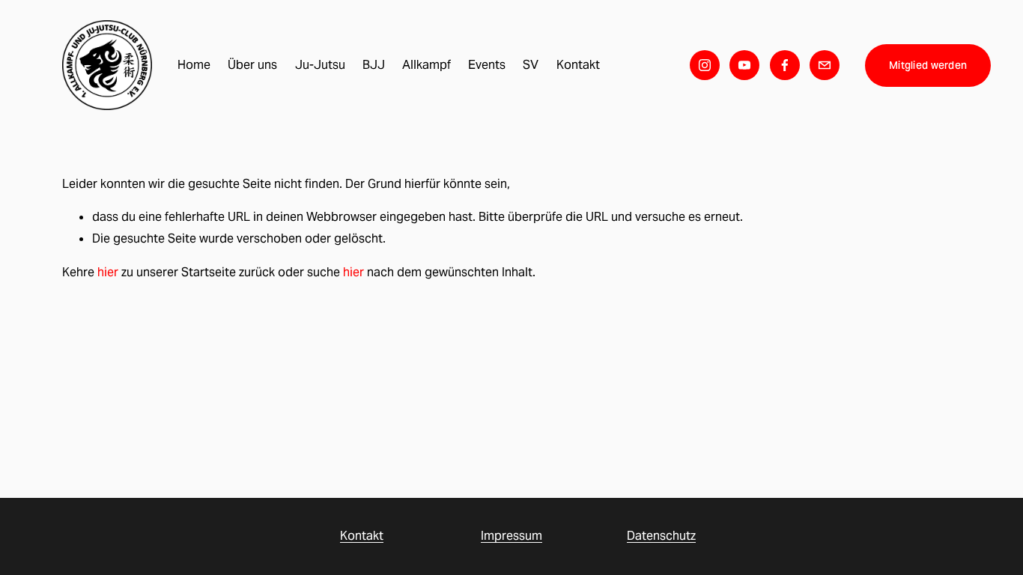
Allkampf (426, 65)
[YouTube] (744, 65)
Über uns (252, 65)
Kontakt (578, 65)
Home (193, 65)
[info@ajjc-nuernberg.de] (825, 65)
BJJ (373, 65)
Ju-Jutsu (320, 65)
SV (530, 65)
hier (107, 272)
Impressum (511, 536)
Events (487, 65)
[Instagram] (705, 65)
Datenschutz (661, 536)
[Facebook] (785, 65)
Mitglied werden (928, 65)
